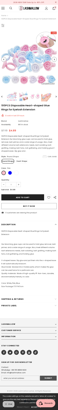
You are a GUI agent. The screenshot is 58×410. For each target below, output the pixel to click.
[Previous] (3, 59)
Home (3, 15)
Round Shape (8, 161)
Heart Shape (22, 161)
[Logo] (29, 8)
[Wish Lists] (49, 197)
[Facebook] (3, 352)
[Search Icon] (10, 8)
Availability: (6, 124)
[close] (55, 2)
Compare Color (48, 83)
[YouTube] (29, 352)
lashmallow (23, 121)
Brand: (4, 121)
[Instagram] (16, 352)
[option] (29, 59)
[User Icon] (46, 8)
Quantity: (5, 180)
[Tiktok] (35, 352)
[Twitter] (10, 352)
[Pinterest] (22, 352)
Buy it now (29, 206)
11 (5, 213)
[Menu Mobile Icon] (3, 8)
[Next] (54, 59)
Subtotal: (5, 189)
